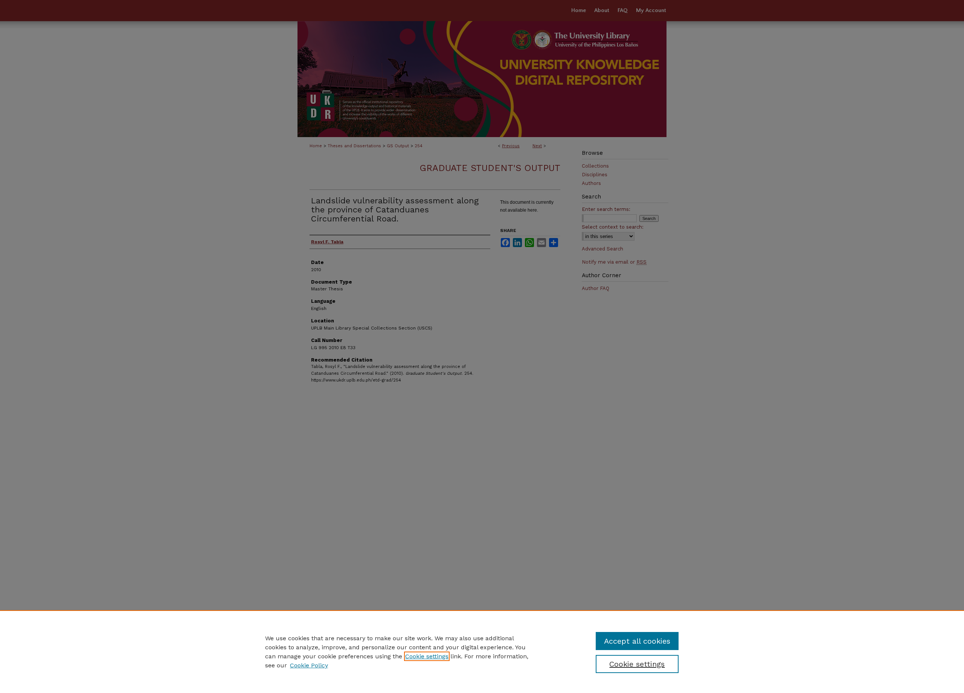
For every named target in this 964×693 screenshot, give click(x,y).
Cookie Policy (309, 665)
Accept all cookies (637, 641)
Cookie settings (426, 656)
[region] (482, 651)
